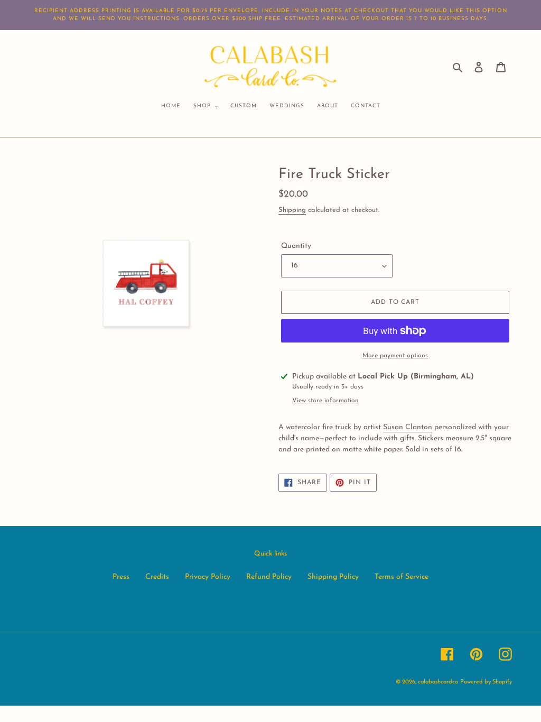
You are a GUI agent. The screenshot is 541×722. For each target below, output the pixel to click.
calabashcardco (438, 682)
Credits (157, 577)
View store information (325, 400)
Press (121, 577)
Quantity (296, 246)
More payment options (395, 356)
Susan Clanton (407, 427)
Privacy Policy (207, 577)
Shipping (292, 210)
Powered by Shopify (486, 682)
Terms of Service (401, 577)
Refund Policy (269, 577)
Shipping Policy (333, 577)
